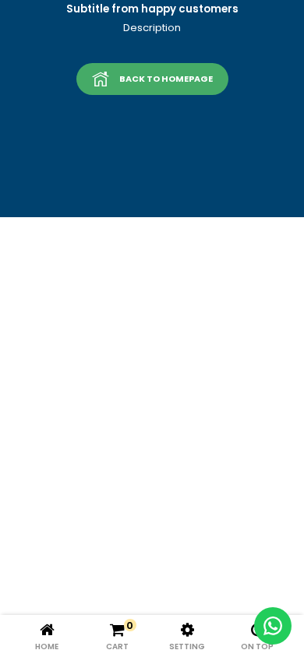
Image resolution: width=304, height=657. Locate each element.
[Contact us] (273, 626)
